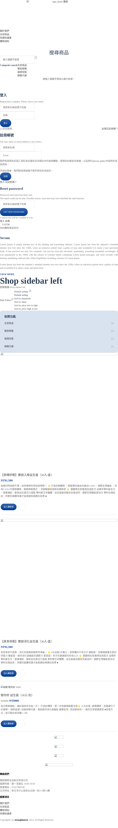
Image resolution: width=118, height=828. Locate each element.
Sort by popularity (22, 298)
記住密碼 (7, 128)
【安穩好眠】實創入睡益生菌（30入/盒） (27, 475)
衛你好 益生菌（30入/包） (17, 695)
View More (7, 274)
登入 (2, 182)
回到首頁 (4, 287)
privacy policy (99, 161)
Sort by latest (20, 302)
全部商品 (22, 65)
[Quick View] (22, 507)
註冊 (104, 128)
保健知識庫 (6, 813)
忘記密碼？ (112, 128)
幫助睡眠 (22, 68)
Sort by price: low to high (26, 305)
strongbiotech (21, 820)
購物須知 (4, 810)
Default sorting (21, 295)
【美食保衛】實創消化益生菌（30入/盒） (27, 641)
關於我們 (4, 803)
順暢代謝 (22, 75)
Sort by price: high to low (26, 309)
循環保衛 (22, 72)
